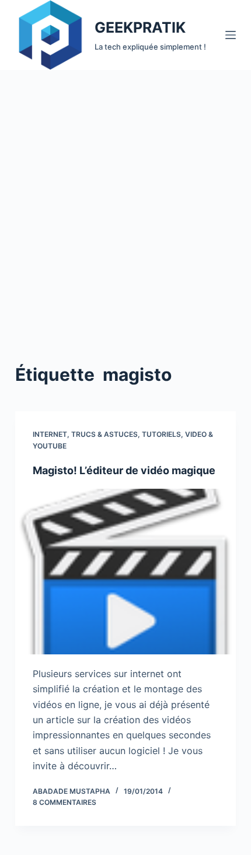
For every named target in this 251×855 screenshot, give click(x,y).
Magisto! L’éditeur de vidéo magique (124, 470)
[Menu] (230, 35)
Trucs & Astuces (104, 434)
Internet (50, 434)
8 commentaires (64, 802)
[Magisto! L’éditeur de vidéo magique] (125, 571)
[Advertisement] (125, 201)
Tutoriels (161, 434)
